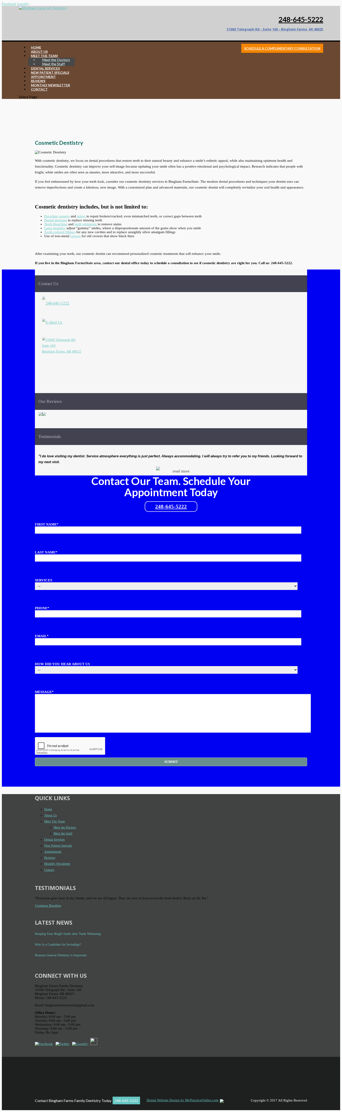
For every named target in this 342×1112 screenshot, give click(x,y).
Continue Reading (48, 905)
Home (48, 809)
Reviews (49, 857)
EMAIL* (42, 636)
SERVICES (43, 580)
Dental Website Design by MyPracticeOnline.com (182, 1100)
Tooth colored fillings (59, 232)
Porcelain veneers (57, 216)
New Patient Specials (58, 845)
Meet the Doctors (65, 827)
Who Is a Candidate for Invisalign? (58, 944)
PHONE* (42, 608)
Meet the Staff (63, 833)
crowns (75, 236)
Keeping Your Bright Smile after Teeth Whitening (68, 934)
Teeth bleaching (55, 224)
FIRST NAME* (47, 524)
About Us (50, 815)
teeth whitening (85, 224)
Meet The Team (54, 821)
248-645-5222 (300, 19)
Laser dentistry (55, 228)
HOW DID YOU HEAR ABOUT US (62, 664)
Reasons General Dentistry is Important (61, 955)
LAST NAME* (46, 552)
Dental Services (54, 839)
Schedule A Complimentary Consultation (282, 48)
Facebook (9, 4)
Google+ (23, 4)
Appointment (52, 851)
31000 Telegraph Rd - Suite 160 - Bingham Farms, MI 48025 (275, 29)
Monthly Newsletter (57, 864)
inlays (81, 216)
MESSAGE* (44, 692)
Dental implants (55, 220)
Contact (49, 870)
